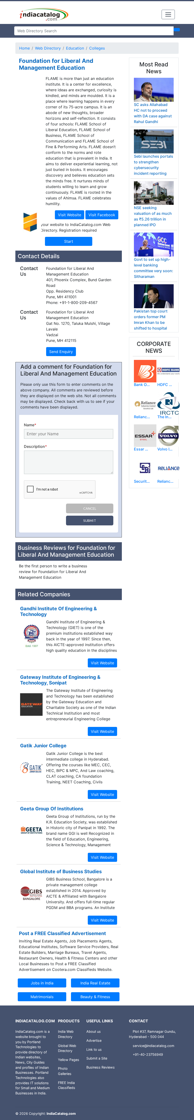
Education (75, 48)
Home (24, 48)
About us (93, 1031)
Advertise (93, 1040)
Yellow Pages (68, 1060)
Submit (89, 521)
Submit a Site (96, 1058)
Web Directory (48, 48)
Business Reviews (100, 1067)
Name (30, 424)
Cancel (89, 508)
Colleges (97, 48)
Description (35, 446)
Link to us (94, 1049)
